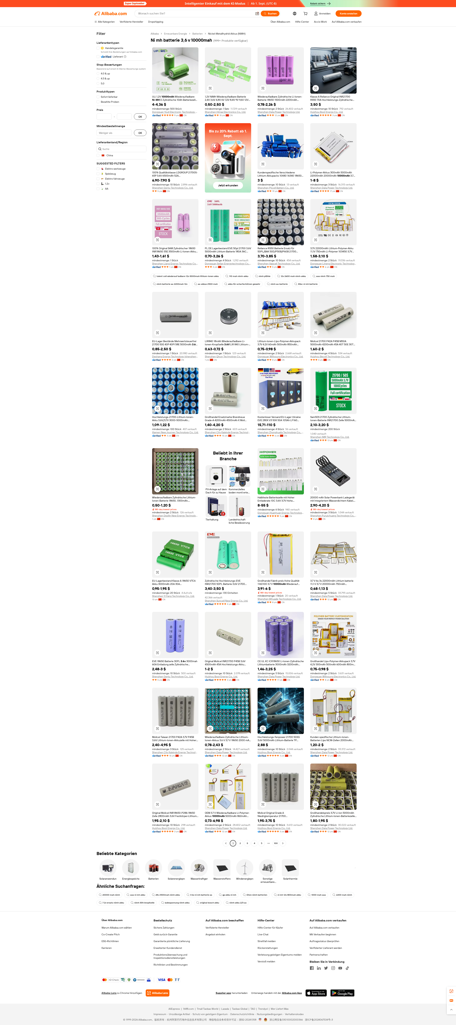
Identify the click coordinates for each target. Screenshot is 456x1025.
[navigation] (121, 439)
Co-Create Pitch (111, 934)
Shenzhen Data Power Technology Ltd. (279, 112)
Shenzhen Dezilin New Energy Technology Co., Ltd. (175, 515)
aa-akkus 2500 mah (208, 284)
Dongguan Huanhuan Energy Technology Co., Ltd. (281, 512)
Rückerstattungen (268, 948)
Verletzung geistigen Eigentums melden (280, 954)
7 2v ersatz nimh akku (113, 902)
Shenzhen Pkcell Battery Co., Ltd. (276, 187)
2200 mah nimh (344, 895)
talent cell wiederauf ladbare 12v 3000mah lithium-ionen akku (188, 276)
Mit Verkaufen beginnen (323, 934)
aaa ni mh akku (137, 895)
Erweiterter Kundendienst (168, 948)
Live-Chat (263, 934)
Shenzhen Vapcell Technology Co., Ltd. (279, 263)
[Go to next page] (283, 843)
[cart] (306, 14)
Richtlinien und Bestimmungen (171, 964)
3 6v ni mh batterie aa (201, 895)
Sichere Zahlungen (164, 927)
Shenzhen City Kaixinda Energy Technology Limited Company (228, 432)
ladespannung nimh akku (177, 902)
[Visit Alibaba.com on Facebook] (312, 968)
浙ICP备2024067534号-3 (319, 1019)
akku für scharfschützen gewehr (244, 284)
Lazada (225, 1008)
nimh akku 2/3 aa (238, 902)
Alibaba (155, 33)
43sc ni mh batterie (308, 284)
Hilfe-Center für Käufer (270, 927)
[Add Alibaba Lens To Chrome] (157, 993)
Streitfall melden (267, 941)
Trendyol (263, 1008)
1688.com (188, 1008)
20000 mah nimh (111, 895)
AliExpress (174, 1008)
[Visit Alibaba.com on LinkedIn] (319, 968)
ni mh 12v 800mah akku (289, 895)
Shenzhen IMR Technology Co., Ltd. (329, 437)
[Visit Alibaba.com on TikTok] (347, 968)
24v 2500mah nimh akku (168, 895)
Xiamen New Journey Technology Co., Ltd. (175, 432)
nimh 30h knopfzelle (144, 902)
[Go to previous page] (226, 843)
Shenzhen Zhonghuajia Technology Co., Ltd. (281, 432)
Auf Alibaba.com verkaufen (324, 927)
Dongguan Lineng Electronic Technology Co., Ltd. (333, 263)
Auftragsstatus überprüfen (324, 941)
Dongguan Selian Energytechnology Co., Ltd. (228, 263)
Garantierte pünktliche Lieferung (172, 941)
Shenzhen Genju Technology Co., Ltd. (172, 187)
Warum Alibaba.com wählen (117, 927)
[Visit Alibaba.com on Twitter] (326, 968)
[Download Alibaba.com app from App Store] (316, 993)
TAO (252, 1008)
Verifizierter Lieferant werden (326, 948)
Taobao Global (239, 1008)
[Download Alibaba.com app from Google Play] (342, 993)
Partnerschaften (319, 954)
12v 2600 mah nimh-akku (293, 276)
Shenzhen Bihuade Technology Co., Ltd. (279, 598)
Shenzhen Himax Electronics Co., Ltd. (225, 112)
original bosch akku (209, 902)
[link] (451, 991)
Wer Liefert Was (280, 1008)
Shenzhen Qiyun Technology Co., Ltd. (225, 356)
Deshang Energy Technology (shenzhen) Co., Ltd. (175, 356)
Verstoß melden (266, 961)
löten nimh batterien (257, 895)
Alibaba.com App (292, 993)
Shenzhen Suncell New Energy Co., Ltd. (226, 600)
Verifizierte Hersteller (217, 927)
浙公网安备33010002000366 (286, 1019)
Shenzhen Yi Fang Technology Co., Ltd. (173, 596)
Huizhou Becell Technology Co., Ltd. (330, 356)
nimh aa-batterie (279, 284)
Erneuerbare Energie (175, 33)
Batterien (197, 33)
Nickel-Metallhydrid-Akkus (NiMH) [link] (226, 33)
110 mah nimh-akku (238, 276)
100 (276, 843)
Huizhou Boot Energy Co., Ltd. (326, 112)
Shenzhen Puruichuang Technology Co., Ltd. (333, 515)
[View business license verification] (260, 1019)
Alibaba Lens (109, 993)
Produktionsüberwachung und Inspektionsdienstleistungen (170, 956)
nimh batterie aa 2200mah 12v (172, 284)
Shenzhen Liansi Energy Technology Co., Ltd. (175, 263)
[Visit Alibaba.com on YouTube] (340, 968)
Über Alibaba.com (112, 920)
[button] (257, 13)
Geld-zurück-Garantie (165, 934)
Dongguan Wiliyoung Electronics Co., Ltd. (280, 356)
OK (140, 116)
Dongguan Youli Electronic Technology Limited (175, 112)
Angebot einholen (215, 934)
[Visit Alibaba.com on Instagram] (333, 968)
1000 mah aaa (318, 895)
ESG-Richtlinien (110, 941)
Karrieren (107, 948)
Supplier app (223, 993)
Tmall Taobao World (207, 1008)
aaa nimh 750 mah (325, 276)
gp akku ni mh (229, 895)
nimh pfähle (264, 276)
